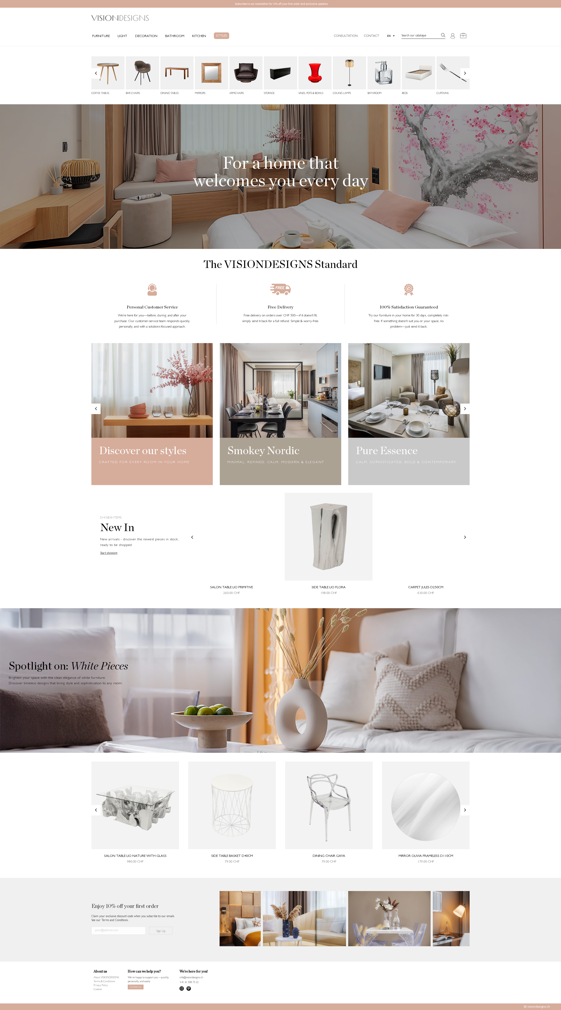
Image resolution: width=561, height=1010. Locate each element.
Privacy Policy (101, 985)
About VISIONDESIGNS (106, 977)
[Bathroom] (384, 72)
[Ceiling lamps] (349, 72)
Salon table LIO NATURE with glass (135, 856)
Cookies (98, 989)
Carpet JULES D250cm (425, 587)
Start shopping (108, 553)
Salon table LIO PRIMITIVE (231, 587)
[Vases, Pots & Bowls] (315, 72)
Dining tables (169, 93)
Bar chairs (133, 93)
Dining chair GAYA (329, 856)
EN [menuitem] (389, 35)
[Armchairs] (246, 72)
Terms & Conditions (104, 981)
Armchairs (236, 93)
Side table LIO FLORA (329, 587)
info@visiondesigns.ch (191, 977)
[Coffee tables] (107, 72)
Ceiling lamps (342, 93)
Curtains (443, 93)
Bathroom (374, 93)
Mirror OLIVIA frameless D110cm (426, 856)
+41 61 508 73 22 (189, 982)
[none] (391, 36)
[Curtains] (453, 72)
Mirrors (200, 93)
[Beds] (418, 72)
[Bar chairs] (142, 72)
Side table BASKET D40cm (232, 856)
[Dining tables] (177, 72)
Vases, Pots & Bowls (310, 93)
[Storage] (280, 72)
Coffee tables (100, 93)
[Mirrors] (211, 72)
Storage (269, 93)
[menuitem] (391, 36)
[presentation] (96, 73)
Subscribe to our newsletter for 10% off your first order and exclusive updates (281, 3)
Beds (405, 93)
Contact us (135, 987)
